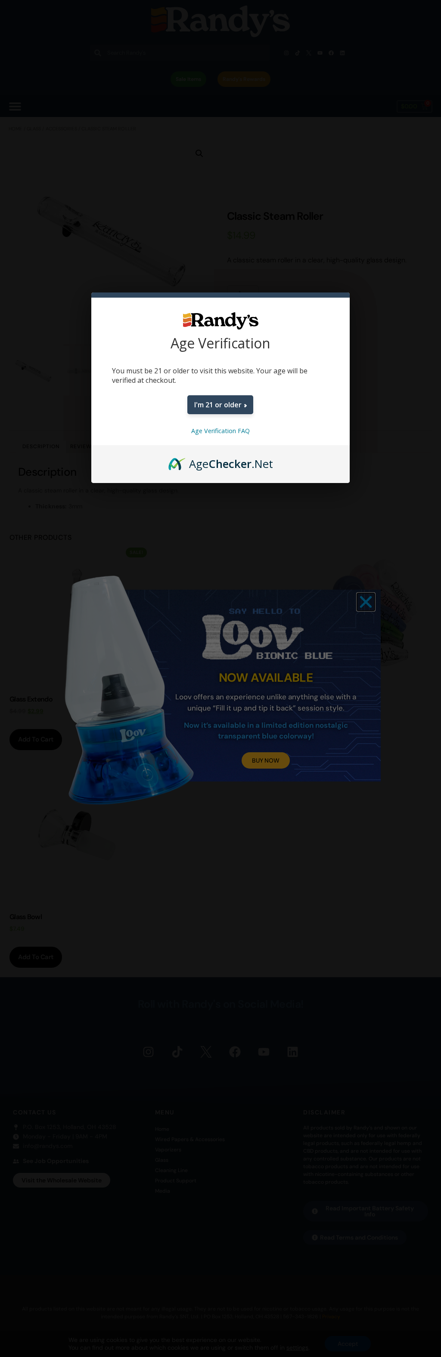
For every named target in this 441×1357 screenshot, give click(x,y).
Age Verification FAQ (220, 431)
